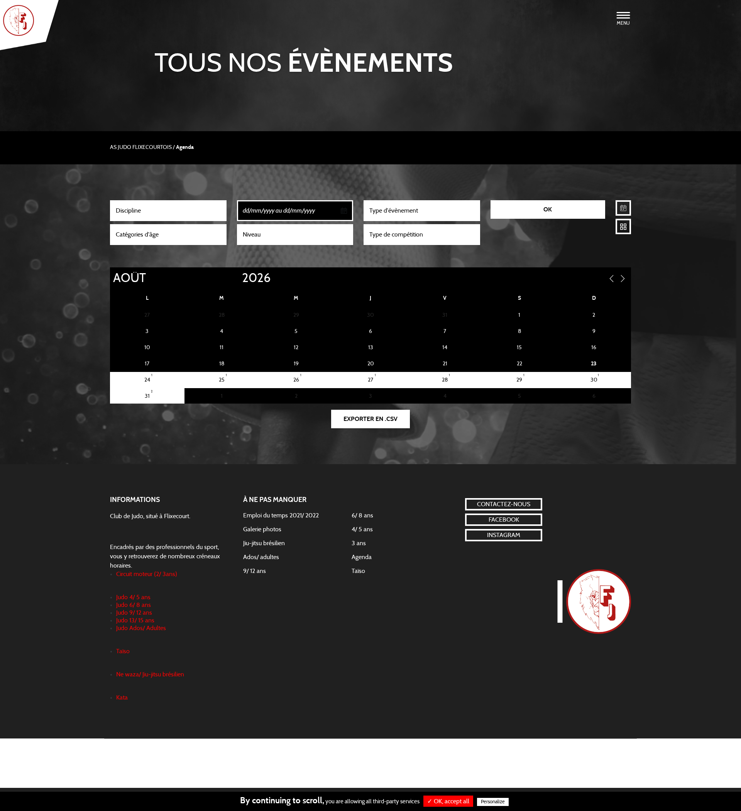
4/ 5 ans (362, 529)
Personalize (493, 801)
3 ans (359, 543)
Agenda (362, 557)
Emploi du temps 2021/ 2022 (281, 515)
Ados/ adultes (261, 557)
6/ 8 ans (362, 515)
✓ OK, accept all (448, 801)
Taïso (358, 571)
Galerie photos (262, 529)
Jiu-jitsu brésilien (264, 543)
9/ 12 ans (254, 571)
